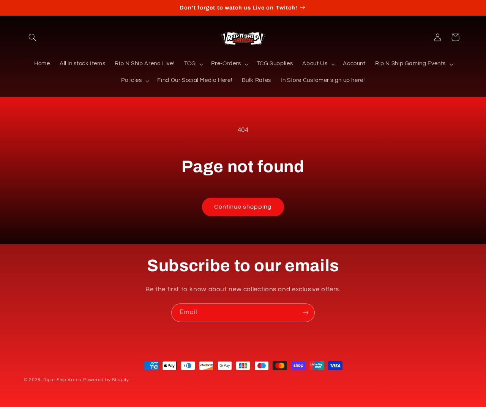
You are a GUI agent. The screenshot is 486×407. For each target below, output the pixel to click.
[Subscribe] (305, 312)
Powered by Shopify (106, 380)
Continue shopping (243, 207)
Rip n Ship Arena (62, 380)
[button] (32, 37)
